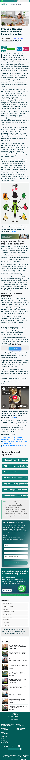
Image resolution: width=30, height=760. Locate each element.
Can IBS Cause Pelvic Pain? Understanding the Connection (17, 646)
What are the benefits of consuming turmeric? (16, 496)
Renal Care (6, 625)
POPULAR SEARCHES (14, 749)
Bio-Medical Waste (5, 742)
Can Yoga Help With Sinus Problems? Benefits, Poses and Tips (17, 674)
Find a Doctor (4, 729)
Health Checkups (8, 606)
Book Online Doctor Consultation (6, 726)
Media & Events (20, 725)
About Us (3, 728)
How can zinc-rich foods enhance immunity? (16, 472)
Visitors (18, 724)
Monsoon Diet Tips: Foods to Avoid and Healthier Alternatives (18, 693)
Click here (15, 348)
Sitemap (3, 740)
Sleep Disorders (7, 617)
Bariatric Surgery (8, 604)
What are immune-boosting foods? (16, 460)
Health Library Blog (21, 727)
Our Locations (4, 733)
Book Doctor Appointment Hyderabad (7, 723)
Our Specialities (5, 731)
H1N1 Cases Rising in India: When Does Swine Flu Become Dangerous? (17, 687)
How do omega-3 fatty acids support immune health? (16, 490)
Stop (4, 51)
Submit (15, 563)
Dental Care (6, 620)
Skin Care (6, 622)
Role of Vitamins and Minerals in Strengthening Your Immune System (12, 438)
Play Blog (4, 47)
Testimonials (4, 738)
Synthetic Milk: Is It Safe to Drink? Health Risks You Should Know (17, 652)
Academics (4, 736)
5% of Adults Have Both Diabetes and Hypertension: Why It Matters (18, 659)
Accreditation (7, 614)
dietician (13, 231)
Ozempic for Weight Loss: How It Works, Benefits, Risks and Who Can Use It (17, 701)
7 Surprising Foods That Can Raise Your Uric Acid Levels (18, 707)
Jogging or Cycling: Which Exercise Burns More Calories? (18, 666)
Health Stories (19, 729)
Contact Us (4, 741)
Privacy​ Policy (23, 756)
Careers (3, 737)
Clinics (2, 732)
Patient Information (6, 735)
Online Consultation (6, 744)
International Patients (21, 723)
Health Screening (20, 728)
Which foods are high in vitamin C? (16, 466)
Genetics (5, 609)
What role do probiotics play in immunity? (16, 478)
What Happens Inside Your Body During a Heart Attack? (17, 680)
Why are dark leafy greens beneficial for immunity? (16, 484)
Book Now (5, 1)
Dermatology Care (8, 612)
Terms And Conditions (23, 755)
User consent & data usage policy (24, 758)
